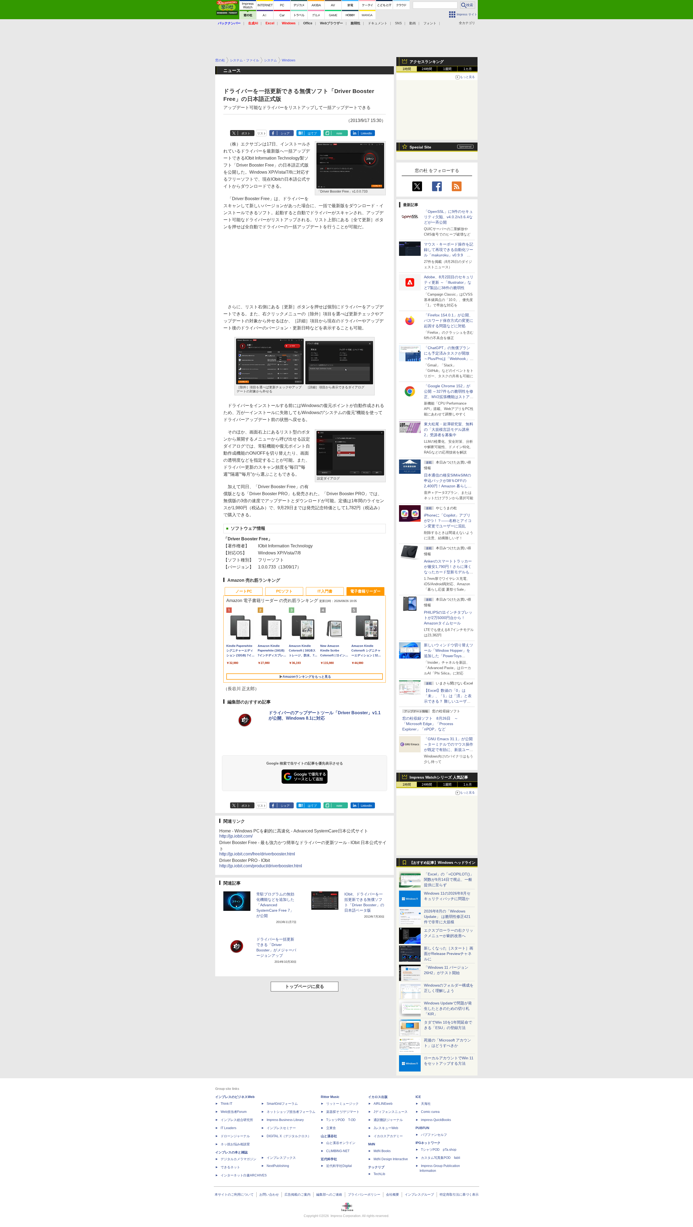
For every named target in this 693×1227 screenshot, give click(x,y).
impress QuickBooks (436, 1120)
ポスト (245, 133)
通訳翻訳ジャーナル (388, 1120)
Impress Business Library (285, 1120)
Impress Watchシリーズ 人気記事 (439, 777)
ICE (418, 1097)
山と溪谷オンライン (340, 1143)
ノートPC (244, 591)
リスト (261, 133)
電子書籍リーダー (365, 591)
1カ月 (467, 69)
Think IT (226, 1104)
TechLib (379, 1174)
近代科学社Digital (339, 1166)
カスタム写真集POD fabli (440, 1158)
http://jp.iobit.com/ (236, 836)
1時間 (407, 69)
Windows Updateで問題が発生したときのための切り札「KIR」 (448, 1008)
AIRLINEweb (383, 1104)
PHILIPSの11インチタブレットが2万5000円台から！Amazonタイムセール (448, 617)
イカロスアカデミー (388, 1136)
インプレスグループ (419, 1194)
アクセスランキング (427, 61)
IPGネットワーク (428, 1143)
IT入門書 (325, 591)
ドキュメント (377, 23)
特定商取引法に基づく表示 (459, 1194)
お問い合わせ (269, 1194)
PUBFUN (422, 1128)
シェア (285, 133)
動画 (412, 23)
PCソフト (284, 591)
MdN (371, 1144)
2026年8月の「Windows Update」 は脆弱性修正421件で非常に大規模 (447, 916)
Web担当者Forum (234, 1112)
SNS (398, 23)
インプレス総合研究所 (237, 1120)
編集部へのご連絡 (329, 1194)
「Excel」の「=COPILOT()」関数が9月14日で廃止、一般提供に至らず (449, 879)
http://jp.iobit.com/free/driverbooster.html (257, 854)
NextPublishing (278, 1166)
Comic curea (430, 1112)
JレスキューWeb (386, 1128)
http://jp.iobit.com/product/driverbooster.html (260, 866)
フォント (429, 23)
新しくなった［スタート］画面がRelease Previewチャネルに (448, 953)
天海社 (426, 1104)
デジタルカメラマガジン (238, 1159)
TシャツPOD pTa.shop (438, 1150)
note (339, 133)
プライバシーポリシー (364, 1194)
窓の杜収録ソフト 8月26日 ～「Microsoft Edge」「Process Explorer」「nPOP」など (430, 723)
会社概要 (392, 1194)
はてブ (312, 133)
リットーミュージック (342, 1104)
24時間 (427, 69)
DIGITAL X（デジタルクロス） (289, 1136)
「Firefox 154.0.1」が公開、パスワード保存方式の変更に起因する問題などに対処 (448, 320)
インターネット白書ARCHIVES (244, 1175)
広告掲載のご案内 (297, 1194)
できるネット (230, 1167)
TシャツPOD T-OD (341, 1120)
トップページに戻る (304, 986)
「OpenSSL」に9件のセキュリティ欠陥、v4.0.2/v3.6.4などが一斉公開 (448, 216)
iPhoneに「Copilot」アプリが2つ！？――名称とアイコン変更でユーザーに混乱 (448, 520)
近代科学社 (329, 1159)
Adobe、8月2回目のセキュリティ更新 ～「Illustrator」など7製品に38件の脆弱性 (448, 282)
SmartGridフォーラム (282, 1104)
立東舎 (331, 1128)
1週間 (447, 69)
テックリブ (376, 1167)
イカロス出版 (378, 1097)
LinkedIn (366, 133)
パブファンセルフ (434, 1135)
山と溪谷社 (329, 1136)
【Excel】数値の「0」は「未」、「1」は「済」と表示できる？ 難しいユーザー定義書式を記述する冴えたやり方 (448, 701)
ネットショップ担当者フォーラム (291, 1112)
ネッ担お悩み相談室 (235, 1144)
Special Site (420, 147)
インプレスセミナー (281, 1128)
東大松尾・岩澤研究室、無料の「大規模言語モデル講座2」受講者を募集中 (448, 429)
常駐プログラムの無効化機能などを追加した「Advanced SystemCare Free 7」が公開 (275, 905)
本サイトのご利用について (234, 1194)
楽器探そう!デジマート (342, 1112)
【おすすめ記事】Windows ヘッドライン (442, 863)
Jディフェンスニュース (391, 1112)
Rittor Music (330, 1097)
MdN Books (382, 1151)
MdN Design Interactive (391, 1159)
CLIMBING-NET (337, 1151)
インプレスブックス (281, 1158)
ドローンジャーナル (235, 1136)
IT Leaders (228, 1128)
